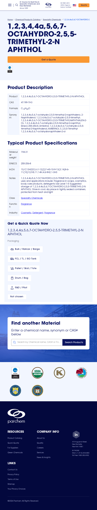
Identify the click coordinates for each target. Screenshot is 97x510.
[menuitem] (15, 438)
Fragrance (26, 204)
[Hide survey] (89, 443)
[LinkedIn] (76, 435)
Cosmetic (26, 213)
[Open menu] (10, 5)
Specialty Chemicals (32, 198)
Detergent (37, 213)
